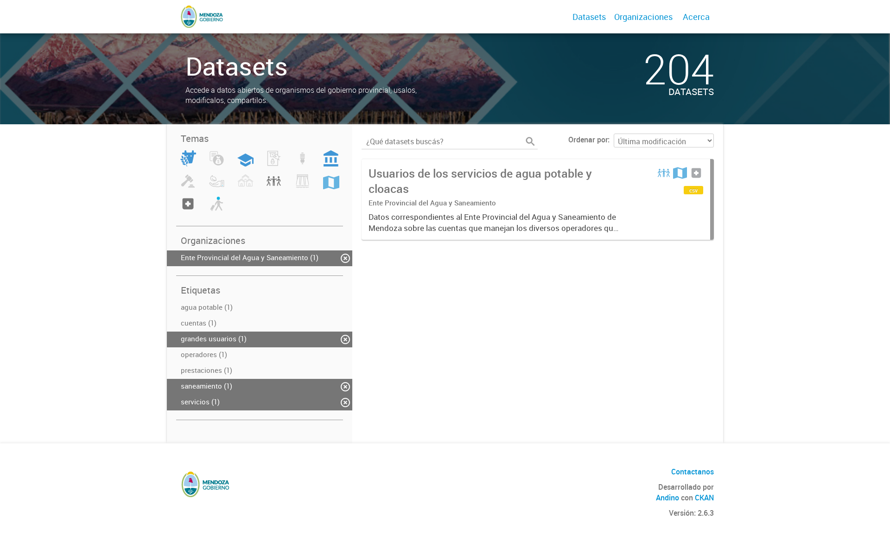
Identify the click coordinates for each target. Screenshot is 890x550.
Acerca (696, 16)
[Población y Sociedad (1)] (274, 186)
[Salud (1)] (188, 209)
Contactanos (692, 472)
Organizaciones (643, 16)
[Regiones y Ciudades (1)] (331, 186)
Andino (667, 497)
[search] (530, 141)
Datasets (589, 16)
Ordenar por (588, 139)
